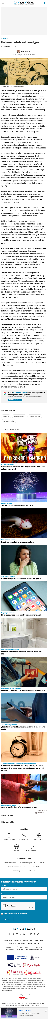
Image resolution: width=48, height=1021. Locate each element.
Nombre (3, 885)
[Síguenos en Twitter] (13, 934)
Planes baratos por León (27, 863)
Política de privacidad (21, 947)
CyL (31, 940)
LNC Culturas (39, 940)
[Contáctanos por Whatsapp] (27, 934)
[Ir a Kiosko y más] (31, 934)
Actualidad (8, 940)
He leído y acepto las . (15, 913)
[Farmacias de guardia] (31, 847)
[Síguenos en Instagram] (20, 934)
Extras (36, 943)
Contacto (20, 950)
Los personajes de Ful (18, 871)
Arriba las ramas (19, 416)
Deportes (21, 943)
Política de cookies (36, 947)
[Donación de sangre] (24, 836)
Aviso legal (9, 947)
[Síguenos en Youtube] (17, 934)
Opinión (29, 943)
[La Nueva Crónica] (24, 931)
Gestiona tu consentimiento (34, 950)
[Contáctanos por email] (34, 934)
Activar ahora (14, 400)
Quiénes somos (9, 950)
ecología (6, 416)
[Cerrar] (46, 1011)
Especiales (12, 943)
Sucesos (25, 940)
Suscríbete (7, 919)
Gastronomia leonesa (9, 863)
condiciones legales (21, 913)
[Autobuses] (16, 847)
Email (2, 894)
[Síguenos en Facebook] (9, 934)
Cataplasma (32, 871)
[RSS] (38, 934)
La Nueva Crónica (8, 421)
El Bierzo (4, 39)
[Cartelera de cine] (38, 836)
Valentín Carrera (26, 51)
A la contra (41, 863)
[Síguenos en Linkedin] (24, 934)
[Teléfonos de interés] (9, 836)
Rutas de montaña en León (16, 867)
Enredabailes (36, 867)
